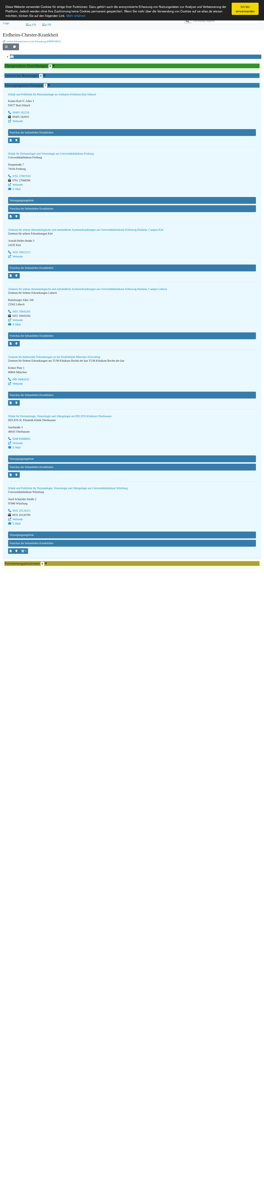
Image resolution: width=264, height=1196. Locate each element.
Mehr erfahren (75, 15)
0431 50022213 (21, 252)
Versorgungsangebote (21, 200)
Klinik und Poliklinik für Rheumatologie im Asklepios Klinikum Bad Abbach (52, 94)
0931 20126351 (21, 510)
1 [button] (25, 551)
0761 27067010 (21, 176)
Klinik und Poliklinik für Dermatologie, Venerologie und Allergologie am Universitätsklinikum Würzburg (68, 488)
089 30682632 (20, 379)
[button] (7, 46)
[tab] (12, 56)
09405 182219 (20, 112)
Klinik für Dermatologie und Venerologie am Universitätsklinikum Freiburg (51, 153)
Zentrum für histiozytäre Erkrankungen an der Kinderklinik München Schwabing (54, 356)
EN (33, 24)
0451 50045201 (21, 311)
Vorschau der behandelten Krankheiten (31, 132)
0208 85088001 (21, 438)
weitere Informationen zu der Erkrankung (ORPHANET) (33, 41)
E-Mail (16, 189)
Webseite (17, 121)
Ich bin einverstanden (245, 8)
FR (49, 24)
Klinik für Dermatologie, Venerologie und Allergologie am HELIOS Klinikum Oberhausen (60, 416)
